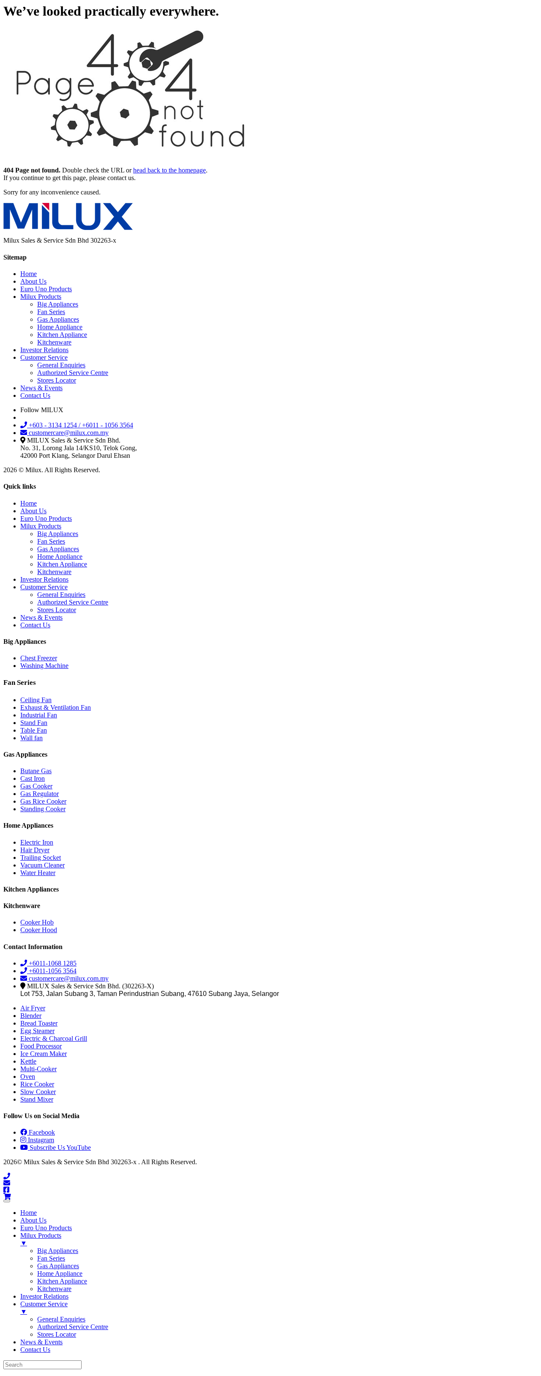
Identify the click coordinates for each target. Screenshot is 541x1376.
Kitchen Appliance (62, 334)
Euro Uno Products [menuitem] (46, 1227)
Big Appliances (57, 304)
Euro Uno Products (46, 289)
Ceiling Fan (36, 699)
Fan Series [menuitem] (51, 1258)
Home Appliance (59, 327)
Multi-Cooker (38, 1068)
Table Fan (33, 730)
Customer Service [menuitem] (44, 1307)
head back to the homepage (169, 170)
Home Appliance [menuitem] (59, 1273)
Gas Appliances (58, 319)
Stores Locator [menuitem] (56, 1334)
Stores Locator (56, 380)
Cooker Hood (38, 929)
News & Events (41, 387)
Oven (27, 1076)
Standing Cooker (43, 808)
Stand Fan (33, 722)
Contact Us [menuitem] (35, 1349)
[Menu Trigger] (6, 1201)
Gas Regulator (39, 793)
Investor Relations (44, 349)
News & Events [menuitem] (41, 1342)
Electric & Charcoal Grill (53, 1038)
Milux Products (40, 296)
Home (28, 273)
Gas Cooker (36, 786)
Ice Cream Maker (43, 1053)
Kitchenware (54, 342)
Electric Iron (36, 842)
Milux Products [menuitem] (40, 1239)
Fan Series (51, 311)
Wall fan (31, 737)
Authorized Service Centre (72, 372)
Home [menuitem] (28, 1212)
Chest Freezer (38, 658)
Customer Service (44, 357)
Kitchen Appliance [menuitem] (62, 1281)
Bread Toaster (38, 1023)
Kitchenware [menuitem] (54, 1288)
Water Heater (37, 872)
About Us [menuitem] (33, 1220)
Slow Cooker (38, 1091)
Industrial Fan (38, 715)
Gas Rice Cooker (43, 801)
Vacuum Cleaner (42, 865)
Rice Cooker (37, 1084)
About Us (33, 281)
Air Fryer (32, 1008)
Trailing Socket (40, 857)
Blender (30, 1015)
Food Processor (41, 1046)
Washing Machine (44, 665)
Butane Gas (36, 770)
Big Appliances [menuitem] (57, 1250)
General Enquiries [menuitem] (61, 1319)
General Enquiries (61, 365)
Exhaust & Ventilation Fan (55, 707)
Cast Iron (32, 778)
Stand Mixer (36, 1099)
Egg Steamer (37, 1030)
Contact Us (35, 395)
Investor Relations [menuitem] (44, 1296)
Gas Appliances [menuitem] (58, 1265)
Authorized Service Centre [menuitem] (72, 1326)
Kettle (28, 1061)
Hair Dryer (34, 850)
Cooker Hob (37, 922)
